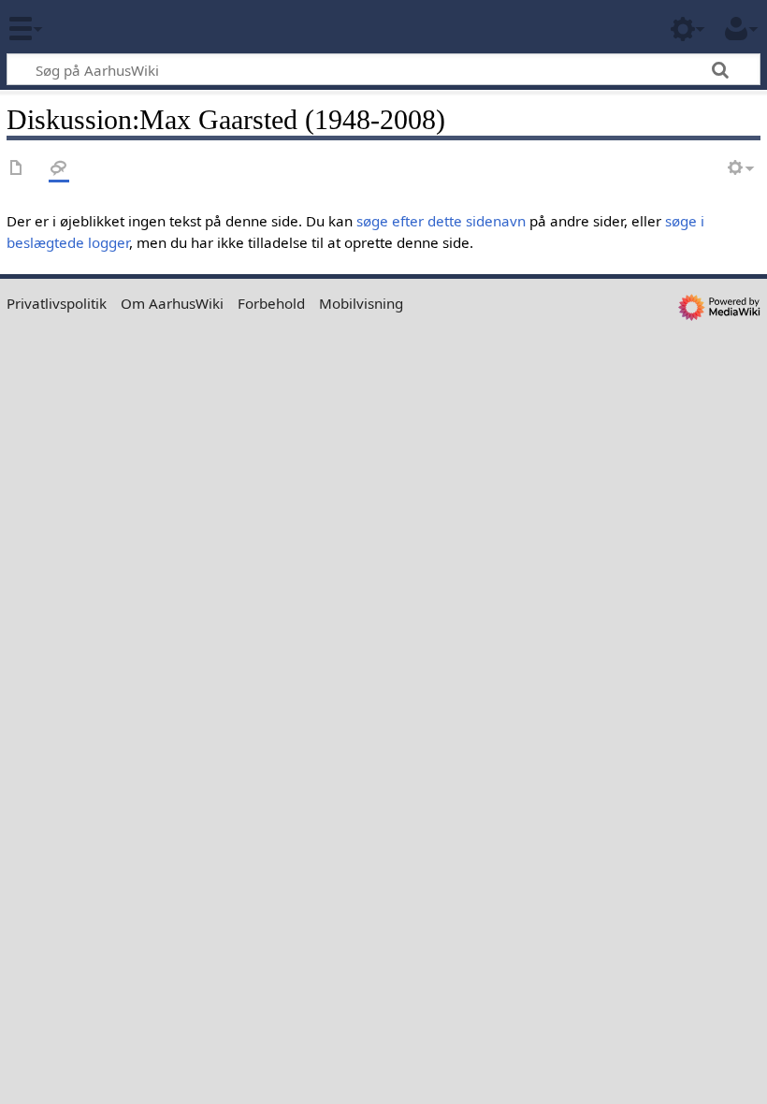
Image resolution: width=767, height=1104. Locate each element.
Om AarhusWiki (172, 303)
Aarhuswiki (126, 27)
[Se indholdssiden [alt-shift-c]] (17, 169)
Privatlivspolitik (57, 303)
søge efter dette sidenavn (441, 220)
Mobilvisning (361, 303)
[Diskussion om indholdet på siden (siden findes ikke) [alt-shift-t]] (59, 169)
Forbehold (271, 303)
